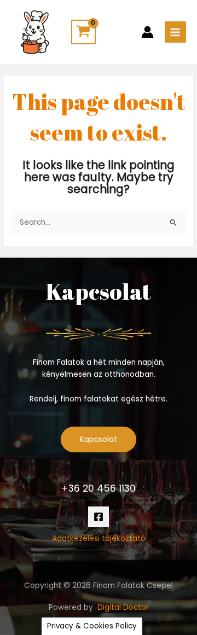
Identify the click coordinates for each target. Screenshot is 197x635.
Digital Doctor (123, 607)
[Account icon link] (147, 32)
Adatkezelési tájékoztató (99, 538)
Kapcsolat (98, 439)
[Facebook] (98, 516)
